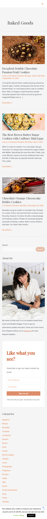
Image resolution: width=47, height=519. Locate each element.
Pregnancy (6, 470)
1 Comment (6, 205)
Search (5, 245)
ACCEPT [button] (31, 515)
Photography (7, 467)
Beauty (5, 424)
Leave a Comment (9, 76)
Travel (4, 498)
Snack (34, 76)
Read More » (7, 103)
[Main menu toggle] (42, 3)
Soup (4, 494)
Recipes (28, 76)
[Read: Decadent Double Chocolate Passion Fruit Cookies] (23, 50)
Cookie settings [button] (18, 515)
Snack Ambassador (9, 490)
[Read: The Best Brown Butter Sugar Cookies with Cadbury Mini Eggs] (23, 122)
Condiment (6, 435)
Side (4, 482)
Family (4, 451)
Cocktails (5, 431)
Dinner (4, 443)
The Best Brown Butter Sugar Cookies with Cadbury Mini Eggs (22, 136)
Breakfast (6, 427)
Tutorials (5, 502)
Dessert (21, 76)
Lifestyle (5, 459)
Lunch (4, 463)
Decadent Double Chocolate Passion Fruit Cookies (19, 70)
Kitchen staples (8, 455)
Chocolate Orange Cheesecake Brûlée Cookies (21, 200)
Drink (4, 447)
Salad (4, 478)
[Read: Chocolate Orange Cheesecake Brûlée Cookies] (23, 185)
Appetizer (6, 420)
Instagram (27, 331)
